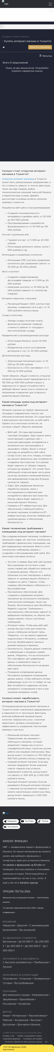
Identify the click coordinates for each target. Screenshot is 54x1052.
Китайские (24, 1004)
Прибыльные (41, 962)
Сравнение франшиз (11, 1039)
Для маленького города (16, 995)
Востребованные (24, 983)
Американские (40, 995)
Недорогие (9, 926)
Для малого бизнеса (29, 1025)
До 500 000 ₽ (33, 946)
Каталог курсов (29, 883)
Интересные (19, 1016)
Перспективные (37, 1016)
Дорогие (22, 926)
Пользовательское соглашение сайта (25, 1033)
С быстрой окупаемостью (17, 962)
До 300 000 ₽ (14, 946)
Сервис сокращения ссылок (29, 1036)
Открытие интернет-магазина (18, 179)
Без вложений (27, 930)
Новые (6, 1016)
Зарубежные (10, 999)
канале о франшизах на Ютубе (23, 865)
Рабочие (7, 1020)
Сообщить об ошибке (32, 1039)
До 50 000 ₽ (26, 942)
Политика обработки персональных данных (23, 1042)
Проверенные (41, 979)
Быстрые (36, 1020)
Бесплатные (9, 942)
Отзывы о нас (8, 1036)
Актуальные (21, 1020)
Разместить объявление (40, 47)
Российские (9, 1004)
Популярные (10, 979)
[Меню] (50, 4)
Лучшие (7, 967)
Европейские (27, 999)
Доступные (9, 1025)
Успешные (25, 979)
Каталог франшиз (15, 841)
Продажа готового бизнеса (15, 37)
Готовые (7, 983)
